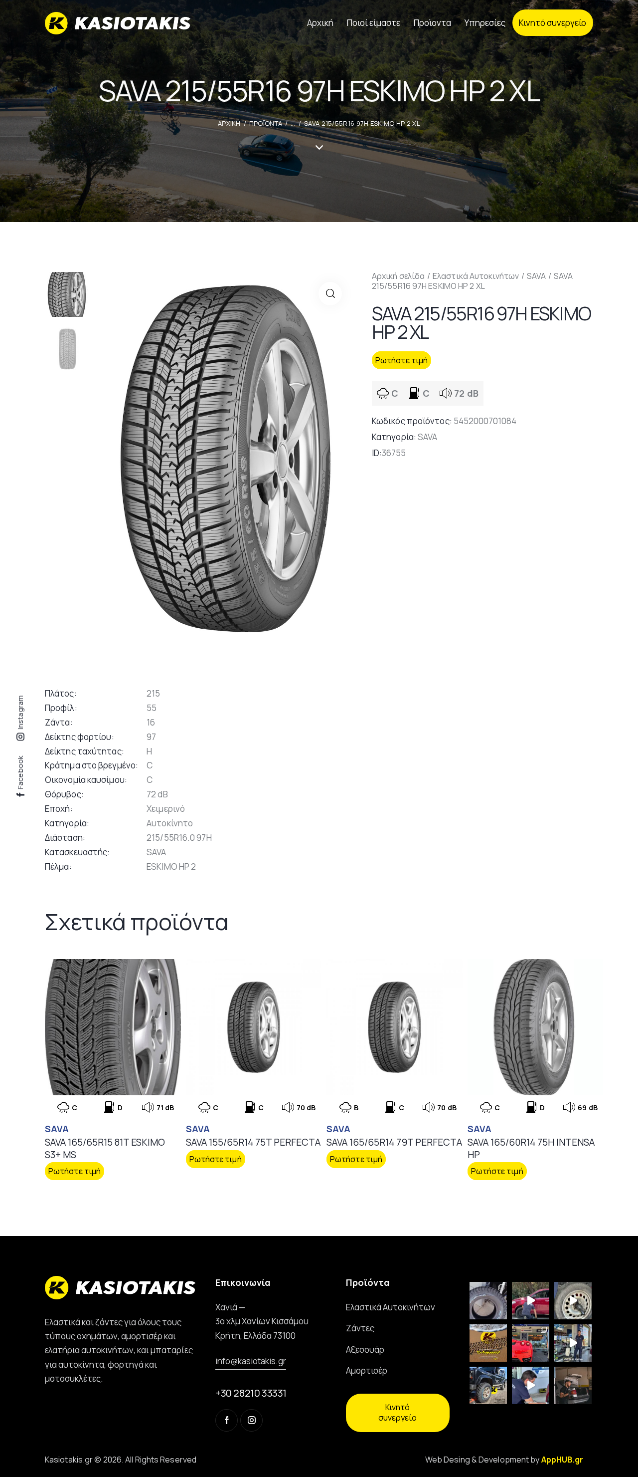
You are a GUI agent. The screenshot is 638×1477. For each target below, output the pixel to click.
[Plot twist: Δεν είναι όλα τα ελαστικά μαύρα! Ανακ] (573, 1343)
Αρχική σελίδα (398, 275)
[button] (330, 293)
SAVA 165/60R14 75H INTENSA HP (531, 1148)
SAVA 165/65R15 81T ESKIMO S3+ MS (105, 1148)
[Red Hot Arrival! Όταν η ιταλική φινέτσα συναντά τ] (530, 1343)
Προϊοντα (265, 123)
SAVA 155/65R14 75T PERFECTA (253, 1142)
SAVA (536, 275)
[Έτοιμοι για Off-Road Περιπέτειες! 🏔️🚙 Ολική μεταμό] (488, 1385)
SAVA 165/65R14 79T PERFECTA (394, 1142)
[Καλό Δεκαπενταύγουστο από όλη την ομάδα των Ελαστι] (488, 1343)
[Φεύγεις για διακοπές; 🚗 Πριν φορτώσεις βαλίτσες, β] (530, 1385)
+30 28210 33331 (251, 1393)
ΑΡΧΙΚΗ (229, 123)
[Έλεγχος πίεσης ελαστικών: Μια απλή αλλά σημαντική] (573, 1385)
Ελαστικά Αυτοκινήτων (476, 275)
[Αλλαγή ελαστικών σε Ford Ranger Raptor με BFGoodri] (488, 1300)
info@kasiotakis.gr (250, 1361)
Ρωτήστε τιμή (401, 360)
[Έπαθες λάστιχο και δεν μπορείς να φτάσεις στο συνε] (530, 1300)
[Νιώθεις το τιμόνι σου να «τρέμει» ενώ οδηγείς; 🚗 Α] (573, 1300)
